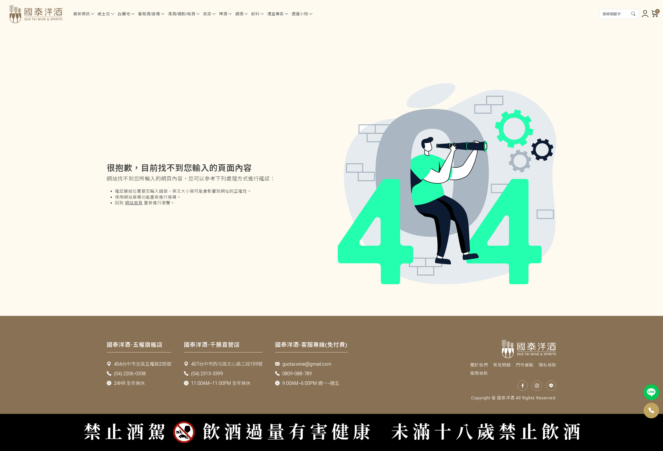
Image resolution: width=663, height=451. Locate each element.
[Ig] (537, 385)
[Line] (651, 392)
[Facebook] (522, 385)
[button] (633, 14)
